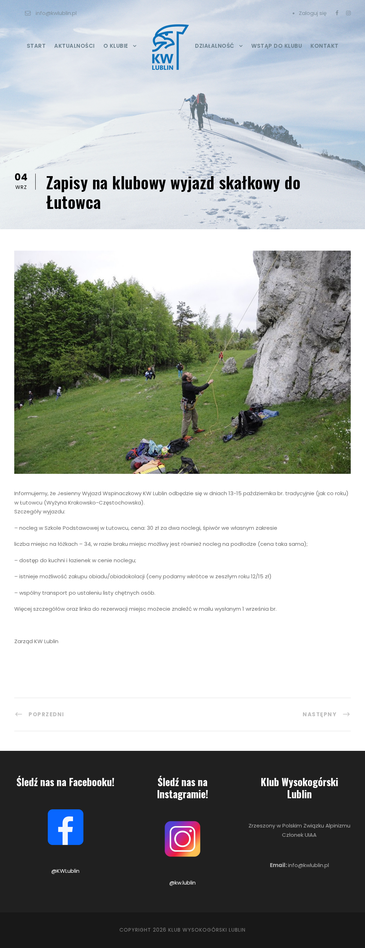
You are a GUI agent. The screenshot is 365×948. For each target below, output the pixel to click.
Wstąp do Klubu (276, 46)
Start (36, 46)
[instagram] (348, 13)
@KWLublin (65, 871)
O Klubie (115, 46)
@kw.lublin (182, 882)
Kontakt (324, 46)
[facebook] (337, 13)
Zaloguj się (313, 13)
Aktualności (74, 46)
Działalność (215, 46)
